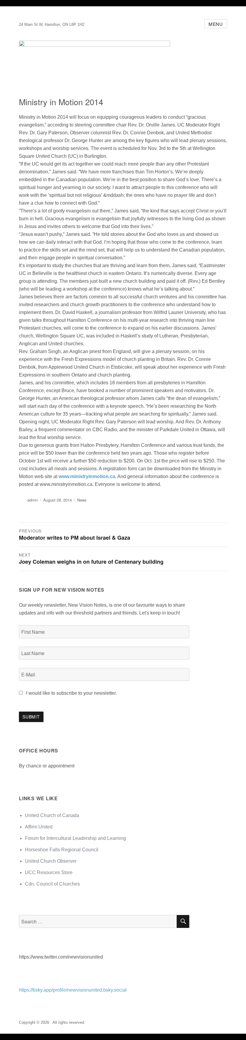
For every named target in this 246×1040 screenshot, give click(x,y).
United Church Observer (50, 861)
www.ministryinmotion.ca (86, 476)
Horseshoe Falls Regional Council (61, 849)
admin (32, 500)
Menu (215, 24)
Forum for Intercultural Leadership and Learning (75, 838)
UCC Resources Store (49, 872)
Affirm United (38, 826)
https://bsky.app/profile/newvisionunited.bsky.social (73, 990)
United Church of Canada (52, 815)
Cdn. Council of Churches (52, 883)
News (82, 500)
